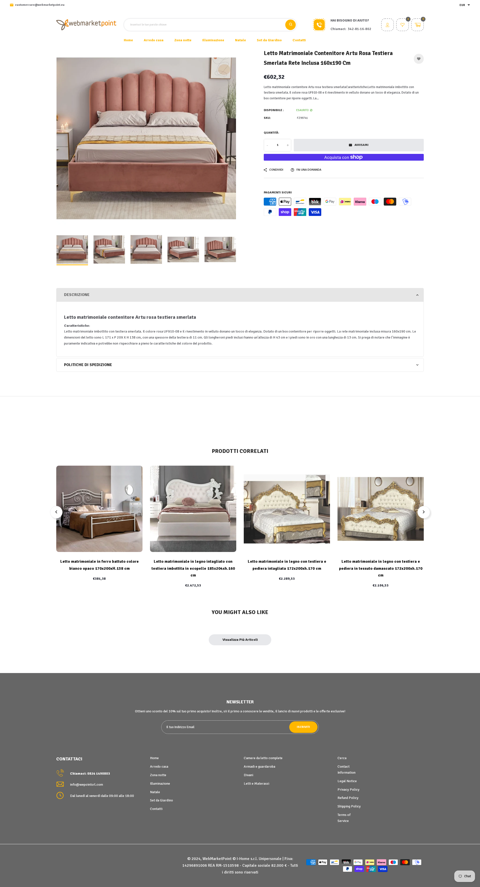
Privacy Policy (349, 789)
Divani (248, 775)
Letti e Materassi (256, 783)
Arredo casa (159, 766)
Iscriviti (303, 727)
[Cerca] (290, 25)
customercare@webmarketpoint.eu (39, 5)
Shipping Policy (349, 806)
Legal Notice (347, 781)
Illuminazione (160, 783)
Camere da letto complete (263, 758)
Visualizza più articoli (240, 640)
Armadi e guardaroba (259, 766)
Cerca (342, 758)
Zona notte (158, 775)
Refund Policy (348, 798)
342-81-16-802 (359, 29)
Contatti (299, 40)
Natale (155, 792)
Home (128, 40)
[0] (402, 25)
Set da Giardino (161, 800)
